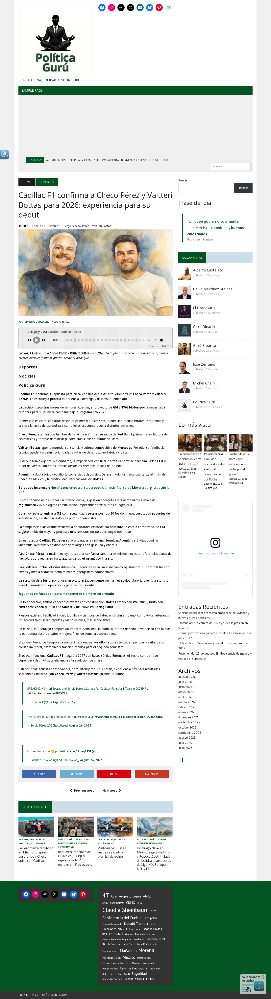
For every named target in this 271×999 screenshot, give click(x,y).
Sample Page (31, 90)
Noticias (23, 843)
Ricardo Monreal (153, 968)
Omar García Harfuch (116, 963)
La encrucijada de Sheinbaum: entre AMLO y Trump (189, 459)
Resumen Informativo (150, 843)
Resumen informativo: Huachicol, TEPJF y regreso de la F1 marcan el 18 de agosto (75, 858)
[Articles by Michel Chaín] (184, 390)
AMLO (147, 896)
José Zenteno (204, 364)
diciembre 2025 (188, 717)
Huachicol (138, 939)
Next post (110, 790)
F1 (43, 839)
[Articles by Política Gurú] (184, 409)
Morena (146, 950)
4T (105, 895)
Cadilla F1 (38, 226)
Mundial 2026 (111, 958)
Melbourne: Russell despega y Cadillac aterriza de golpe (111, 852)
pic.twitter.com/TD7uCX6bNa (143, 717)
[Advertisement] (135, 127)
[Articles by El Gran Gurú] (184, 315)
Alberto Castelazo (208, 270)
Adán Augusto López (126, 896)
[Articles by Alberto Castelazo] (184, 277)
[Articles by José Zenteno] (184, 371)
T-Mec (150, 979)
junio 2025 (185, 748)
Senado (129, 978)
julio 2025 (185, 743)
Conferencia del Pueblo (122, 917)
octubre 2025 (187, 727)
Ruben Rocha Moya (112, 973)
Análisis (23, 839)
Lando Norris (128, 943)
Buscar (182, 180)
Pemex (136, 963)
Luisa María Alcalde (147, 943)
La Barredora (114, 944)
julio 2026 (185, 682)
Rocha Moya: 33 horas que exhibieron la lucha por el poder (240, 464)
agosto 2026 (187, 677)
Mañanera (128, 950)
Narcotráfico (144, 958)
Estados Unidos (152, 929)
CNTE (153, 911)
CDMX (130, 902)
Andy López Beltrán (113, 903)
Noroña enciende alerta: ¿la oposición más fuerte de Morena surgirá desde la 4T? (93, 489)
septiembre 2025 (189, 732)
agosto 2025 (187, 737)
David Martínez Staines (212, 289)
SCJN (127, 974)
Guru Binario (204, 326)
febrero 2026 (187, 707)
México (73, 839)
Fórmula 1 (54, 226)
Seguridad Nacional (112, 978)
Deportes (35, 839)
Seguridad (139, 973)
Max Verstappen (110, 951)
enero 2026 (186, 712)
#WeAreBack (104, 717)
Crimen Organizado (112, 923)
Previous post (84, 790)
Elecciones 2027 (113, 929)
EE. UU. (151, 923)
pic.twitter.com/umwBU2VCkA (47, 693)
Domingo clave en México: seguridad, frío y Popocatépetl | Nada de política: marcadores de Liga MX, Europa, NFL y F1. (154, 858)
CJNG (139, 902)
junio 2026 (185, 687)
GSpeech (166, 346)
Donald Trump (134, 923)
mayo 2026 (186, 692)
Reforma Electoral (132, 968)
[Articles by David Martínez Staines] (184, 296)
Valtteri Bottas (101, 226)
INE (104, 944)
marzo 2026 (186, 702)
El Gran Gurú (204, 307)
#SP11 (117, 717)
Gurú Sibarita (204, 345)
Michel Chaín (204, 383)
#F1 (145, 688)
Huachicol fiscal (155, 939)
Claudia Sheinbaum (125, 910)
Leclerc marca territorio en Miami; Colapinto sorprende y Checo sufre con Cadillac (35, 854)
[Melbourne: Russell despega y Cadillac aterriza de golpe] (115, 834)
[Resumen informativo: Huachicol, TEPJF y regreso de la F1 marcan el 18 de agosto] (76, 834)
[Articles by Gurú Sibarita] (184, 352)
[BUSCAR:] (231, 166)
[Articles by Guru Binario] (184, 334)
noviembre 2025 (189, 722)
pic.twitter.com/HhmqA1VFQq (75, 751)
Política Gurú (40, 321)
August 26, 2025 (64, 702)
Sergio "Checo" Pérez (76, 226)
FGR (104, 934)
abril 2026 (185, 697)
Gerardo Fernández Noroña (140, 934)
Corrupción (150, 918)
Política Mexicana (110, 968)
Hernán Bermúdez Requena (116, 939)
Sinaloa (139, 979)
